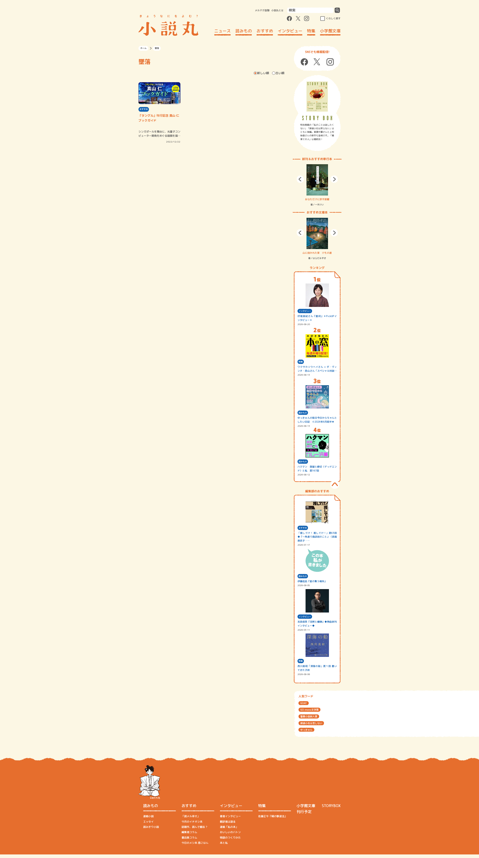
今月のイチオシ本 (191, 821)
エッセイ (148, 821)
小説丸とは (277, 10)
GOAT (303, 703)
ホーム (143, 48)
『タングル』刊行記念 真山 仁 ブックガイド (158, 117)
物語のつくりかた (230, 837)
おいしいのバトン (230, 832)
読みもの (243, 31)
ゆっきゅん (306, 729)
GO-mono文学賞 (309, 709)
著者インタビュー (230, 816)
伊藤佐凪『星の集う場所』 (312, 581)
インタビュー (290, 31)
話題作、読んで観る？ (194, 827)
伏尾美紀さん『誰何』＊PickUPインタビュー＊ (317, 318)
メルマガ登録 (262, 10)
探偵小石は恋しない (311, 723)
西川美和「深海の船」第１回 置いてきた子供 (317, 668)
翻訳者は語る (228, 821)
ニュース (222, 31)
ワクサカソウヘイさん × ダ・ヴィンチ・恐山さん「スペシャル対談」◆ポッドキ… (317, 369)
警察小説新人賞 (308, 716)
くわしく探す (333, 18)
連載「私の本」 (229, 827)
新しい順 (263, 73)
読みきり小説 (151, 827)
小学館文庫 (330, 31)
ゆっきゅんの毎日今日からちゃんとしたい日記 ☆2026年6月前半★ (317, 419)
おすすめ (265, 31)
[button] (300, 179)
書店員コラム (189, 837)
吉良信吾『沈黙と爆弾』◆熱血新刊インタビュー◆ (317, 623)
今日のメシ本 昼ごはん (194, 843)
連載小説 (148, 816)
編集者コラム (189, 832)
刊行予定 (304, 811)
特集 (311, 31)
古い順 (279, 73)
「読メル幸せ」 (190, 816)
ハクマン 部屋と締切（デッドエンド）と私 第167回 (317, 468)
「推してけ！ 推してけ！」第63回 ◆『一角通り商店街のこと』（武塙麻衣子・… (317, 536)
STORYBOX (331, 805)
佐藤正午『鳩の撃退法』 (272, 816)
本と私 (224, 843)
